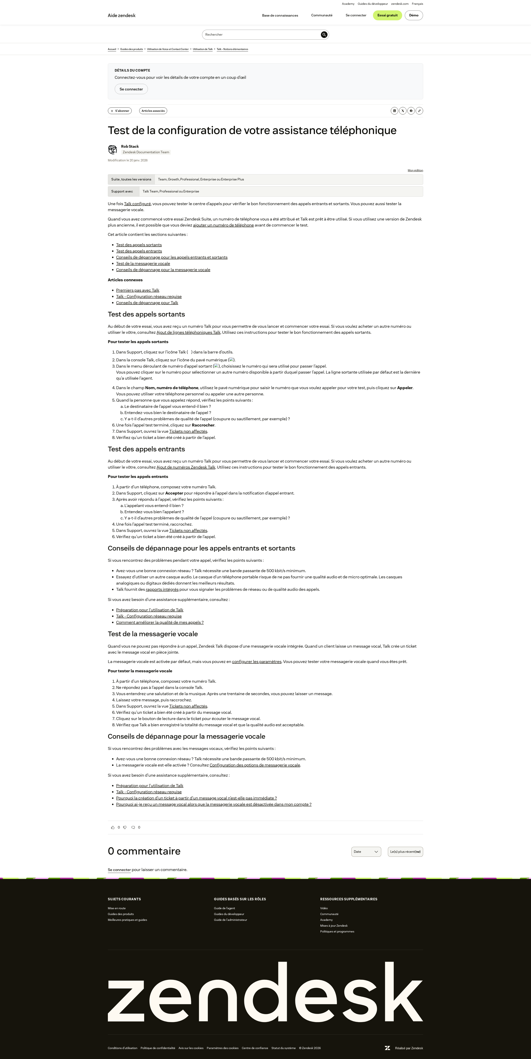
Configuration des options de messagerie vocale (255, 765)
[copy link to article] (419, 111)
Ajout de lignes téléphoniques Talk (188, 332)
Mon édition (415, 170)
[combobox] (366, 852)
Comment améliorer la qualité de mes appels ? (160, 622)
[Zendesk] (265, 992)
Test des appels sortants (139, 244)
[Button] (112, 827)
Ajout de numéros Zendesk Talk (186, 467)
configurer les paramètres (256, 661)
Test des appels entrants (139, 251)
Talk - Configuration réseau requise (149, 296)
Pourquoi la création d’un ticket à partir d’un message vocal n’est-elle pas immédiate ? (196, 798)
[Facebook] (411, 111)
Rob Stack (130, 146)
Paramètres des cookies (223, 1048)
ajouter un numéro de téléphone (223, 225)
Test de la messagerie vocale (143, 263)
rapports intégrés (162, 589)
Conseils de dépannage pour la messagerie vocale (163, 269)
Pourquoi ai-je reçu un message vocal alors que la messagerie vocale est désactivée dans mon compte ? (214, 804)
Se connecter (356, 15)
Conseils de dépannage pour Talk (147, 302)
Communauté (321, 15)
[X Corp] (403, 111)
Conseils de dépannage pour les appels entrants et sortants (172, 257)
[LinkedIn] (394, 111)
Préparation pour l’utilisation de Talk (149, 610)
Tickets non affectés (188, 431)
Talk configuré (137, 203)
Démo (414, 15)
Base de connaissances (280, 15)
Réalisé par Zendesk (409, 1048)
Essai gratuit (388, 15)
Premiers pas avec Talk (137, 290)
